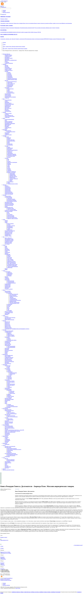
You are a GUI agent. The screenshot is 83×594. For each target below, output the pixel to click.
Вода (6, 120)
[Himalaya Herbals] (0, 479)
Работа (8, 166)
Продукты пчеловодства (12, 217)
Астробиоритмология (11, 282)
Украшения (9, 387)
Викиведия (5, 443)
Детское (8, 369)
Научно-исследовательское (12, 406)
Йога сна (6, 109)
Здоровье (4, 135)
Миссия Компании (10, 460)
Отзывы (2, 548)
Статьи (4, 11)
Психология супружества (10, 230)
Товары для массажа (9, 63)
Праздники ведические (9, 361)
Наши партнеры (8, 462)
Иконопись (9, 390)
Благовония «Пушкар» (4, 27)
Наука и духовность (9, 311)
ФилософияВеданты (9, 355)
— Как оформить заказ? (78, 545)
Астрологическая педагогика (15, 300)
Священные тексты (8, 70)
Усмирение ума (8, 105)
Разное (6, 128)
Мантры (8, 138)
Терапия (8, 72)
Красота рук (7, 322)
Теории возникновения (9, 119)
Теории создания (8, 113)
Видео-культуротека (9, 350)
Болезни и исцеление (11, 172)
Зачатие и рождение (9, 231)
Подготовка (7, 279)
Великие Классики (13, 372)
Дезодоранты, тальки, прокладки (6, 23)
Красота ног (7, 323)
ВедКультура (5, 354)
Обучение (7, 287)
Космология (7, 132)
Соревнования (8, 283)
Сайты (6, 438)
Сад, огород (7, 244)
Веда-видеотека (8, 363)
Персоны (6, 437)
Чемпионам (9, 274)
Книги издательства (11, 415)
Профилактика (12, 177)
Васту (8, 308)
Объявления (7, 456)
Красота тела (7, 321)
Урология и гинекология (12, 78)
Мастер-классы (8, 318)
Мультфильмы (10, 227)
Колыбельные (10, 226)
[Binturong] (0, 473)
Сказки (8, 228)
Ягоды (8, 213)
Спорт (4, 270)
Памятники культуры (11, 261)
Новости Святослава (9, 421)
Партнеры (7, 420)
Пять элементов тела (9, 115)
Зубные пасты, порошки (18, 23)
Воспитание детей (8, 232)
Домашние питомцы (9, 240)
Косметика (7, 59)
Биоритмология (10, 181)
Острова (8, 256)
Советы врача (12, 173)
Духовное (9, 370)
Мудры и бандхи (8, 103)
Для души (7, 136)
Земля (4, 118)
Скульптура (9, 397)
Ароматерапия (12, 174)
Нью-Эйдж (9, 376)
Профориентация (12, 301)
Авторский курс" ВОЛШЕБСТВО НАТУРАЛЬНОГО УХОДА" (17, 328)
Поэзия (8, 366)
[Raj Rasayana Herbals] (0, 481)
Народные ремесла (10, 385)
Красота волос (8, 325)
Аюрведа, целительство (20, 38)
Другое (4, 468)
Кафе (6, 246)
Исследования (7, 291)
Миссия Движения (10, 459)
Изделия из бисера (10, 380)
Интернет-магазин (6, 12)
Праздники (7, 348)
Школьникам (9, 229)
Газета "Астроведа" (11, 412)
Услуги (4, 445)
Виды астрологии (12, 295)
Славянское (9, 377)
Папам (6, 221)
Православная (12, 393)
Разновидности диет (9, 207)
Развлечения (7, 250)
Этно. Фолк (9, 378)
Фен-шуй (9, 305)
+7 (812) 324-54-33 (4, 0)
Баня (8, 159)
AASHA (22, 32)
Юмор (6, 269)
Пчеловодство (10, 144)
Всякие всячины (10, 223)
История (6, 66)
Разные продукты (10, 215)
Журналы (9, 411)
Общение (9, 164)
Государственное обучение (10, 317)
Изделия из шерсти (11, 381)
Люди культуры (8, 344)
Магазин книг (7, 414)
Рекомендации (8, 93)
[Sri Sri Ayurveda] (0, 477)
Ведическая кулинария (11, 200)
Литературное (7, 365)
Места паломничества (11, 262)
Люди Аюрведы (8, 94)
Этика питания (8, 196)
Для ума (6, 145)
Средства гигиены (10, 92)
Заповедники (9, 267)
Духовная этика (8, 341)
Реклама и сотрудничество (10, 446)
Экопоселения (7, 189)
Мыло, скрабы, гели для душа (56, 23)
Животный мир (8, 124)
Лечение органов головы (12, 79)
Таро (8, 309)
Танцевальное (7, 407)
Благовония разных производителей (27, 27)
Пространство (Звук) (11, 131)
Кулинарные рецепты (9, 203)
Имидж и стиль (8, 326)
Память (8, 146)
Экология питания (8, 191)
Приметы (9, 332)
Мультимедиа (7, 400)
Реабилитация (7, 284)
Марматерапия (10, 85)
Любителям (9, 272)
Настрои (9, 157)
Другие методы (10, 84)
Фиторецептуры (10, 88)
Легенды (9, 339)
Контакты (7, 423)
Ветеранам (9, 275)
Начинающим (10, 273)
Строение (7, 114)
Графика (8, 394)
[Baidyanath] (0, 478)
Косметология (10, 91)
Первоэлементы (8, 130)
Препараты (7, 87)
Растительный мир (8, 122)
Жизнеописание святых (11, 340)
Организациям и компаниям (10, 453)
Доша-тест (7, 97)
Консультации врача (9, 425)
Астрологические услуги (14, 303)
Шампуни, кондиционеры (67, 23)
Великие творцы (8, 398)
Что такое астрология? (13, 294)
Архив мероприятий (11, 347)
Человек (4, 112)
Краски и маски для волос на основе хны (42, 23)
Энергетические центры (9, 116)
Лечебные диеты (10, 208)
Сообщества (7, 439)
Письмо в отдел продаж (5, 579)
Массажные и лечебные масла (11, 60)
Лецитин (2, 563)
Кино (6, 247)
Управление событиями (11, 155)
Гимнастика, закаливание (12, 162)
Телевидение (7, 252)
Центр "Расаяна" (6, 424)
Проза (8, 367)
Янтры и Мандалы (10, 139)
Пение (8, 141)
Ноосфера (7, 126)
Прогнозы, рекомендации (14, 302)
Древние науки (8, 292)
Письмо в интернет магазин (5, 580)
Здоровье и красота (52, 38)
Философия (7, 67)
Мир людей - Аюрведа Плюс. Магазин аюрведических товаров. (15, 48)
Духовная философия (9, 330)
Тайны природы (8, 127)
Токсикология (10, 77)
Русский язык (7, 343)
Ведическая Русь (8, 359)
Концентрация (8, 106)
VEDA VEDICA (31, 32)
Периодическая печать (9, 410)
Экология (4, 184)
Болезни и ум (9, 151)
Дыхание (9, 169)
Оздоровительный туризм (12, 264)
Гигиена (8, 161)
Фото (6, 402)
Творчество (5, 364)
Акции (6, 251)
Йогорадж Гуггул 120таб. (5, 552)
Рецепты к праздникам (9, 204)
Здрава (8, 182)
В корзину (2, 556)
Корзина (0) (4, 7)
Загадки (8, 224)
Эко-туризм (9, 258)
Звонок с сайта (3, 1)
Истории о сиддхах (8, 358)
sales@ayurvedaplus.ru (8, 578)
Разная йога (7, 110)
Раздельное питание (11, 199)
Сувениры (57, 27)
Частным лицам (8, 447)
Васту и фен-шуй (8, 237)
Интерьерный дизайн (9, 238)
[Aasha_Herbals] (0, 480)
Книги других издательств (12, 416)
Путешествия (9, 143)
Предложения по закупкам (12, 454)
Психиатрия (9, 75)
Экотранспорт (7, 188)
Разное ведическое (8, 360)
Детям (6, 222)
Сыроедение (9, 198)
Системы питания (8, 197)
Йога (4, 98)
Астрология (9, 293)
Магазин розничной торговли (8, 469)
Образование (7, 342)
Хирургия (9, 73)
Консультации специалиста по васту (14, 449)
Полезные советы (8, 243)
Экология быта (8, 190)
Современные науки (9, 312)
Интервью (7, 349)
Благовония (7, 57)
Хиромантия (9, 304)
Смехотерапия (10, 153)
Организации (7, 440)
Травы (8, 89)
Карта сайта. (18, 588)
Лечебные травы (12, 175)
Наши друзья (5, 436)
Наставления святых (11, 140)
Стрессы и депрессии (13, 178)
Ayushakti (26, 32)
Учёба (4, 315)
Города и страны (10, 260)
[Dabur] (0, 483)
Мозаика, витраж (10, 396)
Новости (6, 185)
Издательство (5, 408)
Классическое (9, 371)
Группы (6, 442)
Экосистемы (7, 186)
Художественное (8, 389)
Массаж (6, 428)
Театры (6, 248)
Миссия (6, 65)
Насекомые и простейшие (10, 123)
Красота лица (7, 324)
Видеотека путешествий (12, 265)
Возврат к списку (3, 537)
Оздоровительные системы (12, 183)
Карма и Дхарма (8, 69)
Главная (4, 10)
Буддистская (11, 391)
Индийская (11, 392)
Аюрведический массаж (12, 81)
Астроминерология (13, 299)
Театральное (7, 388)
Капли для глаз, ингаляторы (28, 23)
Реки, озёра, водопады (11, 263)
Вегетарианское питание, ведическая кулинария (34, 38)
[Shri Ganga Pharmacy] (0, 475)
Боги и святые (7, 356)
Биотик (35, 32)
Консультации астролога (9, 427)
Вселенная (5, 129)
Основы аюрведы (8, 68)
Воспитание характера (11, 154)
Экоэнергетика (8, 187)
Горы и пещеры (10, 259)
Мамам (6, 220)
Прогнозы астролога (11, 455)
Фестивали (7, 249)
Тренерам (7, 277)
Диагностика (9, 82)
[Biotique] (0, 482)
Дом (3, 236)
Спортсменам (7, 271)
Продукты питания (8, 211)
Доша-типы (7, 117)
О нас (4, 457)
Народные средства (13, 176)
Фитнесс (9, 168)
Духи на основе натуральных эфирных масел (43, 27)
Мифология (9, 333)
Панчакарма (9, 86)
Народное (9, 375)
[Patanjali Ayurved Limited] (0, 474)
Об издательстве (8, 409)
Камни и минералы (8, 121)
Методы (6, 80)
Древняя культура (8, 331)
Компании (7, 441)
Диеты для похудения (11, 209)
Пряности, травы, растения (12, 218)
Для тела (6, 158)
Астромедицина (12, 298)
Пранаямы (7, 102)
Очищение (9, 170)
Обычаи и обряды (10, 334)
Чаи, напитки (9, 214)
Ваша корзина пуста (4, 540)
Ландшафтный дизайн (9, 239)
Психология (9, 152)
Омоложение (9, 76)
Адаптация (7, 278)
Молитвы (9, 137)
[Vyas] (0, 476)
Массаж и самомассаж (11, 171)
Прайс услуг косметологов (10, 432)
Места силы (9, 257)
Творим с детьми (8, 235)
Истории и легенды (11, 225)
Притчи (8, 338)
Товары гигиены (8, 56)
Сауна (8, 165)
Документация (8, 466)
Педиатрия (9, 74)
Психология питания (9, 205)
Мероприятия (7, 286)
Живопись (9, 395)
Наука (4, 290)
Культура (4, 329)
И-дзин (8, 306)
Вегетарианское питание (12, 201)
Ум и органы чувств (11, 156)
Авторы (6, 417)
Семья (4, 219)
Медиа (6, 61)
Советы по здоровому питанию (11, 210)
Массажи (9, 451)
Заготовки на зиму (8, 202)
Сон (8, 160)
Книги (6, 268)
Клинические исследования (10, 96)
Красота (4, 320)
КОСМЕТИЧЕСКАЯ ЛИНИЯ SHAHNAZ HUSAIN (10, 32)
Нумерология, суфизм (60, 38)
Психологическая (10, 280)
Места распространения (11, 413)
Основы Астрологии (13, 296)
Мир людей (7, 125)
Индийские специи (8, 58)
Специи (53, 27)
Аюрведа (4, 64)
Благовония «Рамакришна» (14, 27)
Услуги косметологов (9, 426)
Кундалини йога (8, 108)
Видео (8, 142)
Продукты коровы (10, 216)
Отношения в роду (8, 233)
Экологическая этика (9, 192)
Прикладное (7, 379)
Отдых (8, 167)
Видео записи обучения (9, 319)
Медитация (7, 107)
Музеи (6, 353)
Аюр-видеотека (8, 95)
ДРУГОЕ (39, 32)
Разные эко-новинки (9, 193)
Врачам (6, 276)
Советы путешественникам (12, 266)
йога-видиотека (8, 111)
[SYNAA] (0, 472)
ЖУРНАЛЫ (46, 38)
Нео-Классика (12, 373)
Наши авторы (9, 418)
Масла (8, 90)
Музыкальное (7, 368)
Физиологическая (10, 281)
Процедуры (9, 452)
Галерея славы (8, 285)
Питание (9, 163)
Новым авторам (10, 419)
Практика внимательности (12, 150)
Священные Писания (9, 357)
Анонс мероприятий (11, 346)
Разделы (6, 71)
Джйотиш (7, 133)
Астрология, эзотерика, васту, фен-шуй (8, 38)
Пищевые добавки (4, 18)
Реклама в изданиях (9, 422)
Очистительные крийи (9, 104)
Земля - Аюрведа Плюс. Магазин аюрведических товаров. (14, 46)
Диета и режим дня (11, 83)
